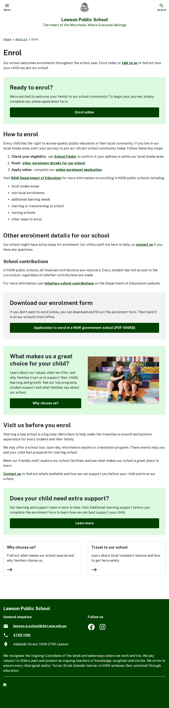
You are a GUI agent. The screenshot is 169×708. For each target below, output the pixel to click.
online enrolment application (79, 170)
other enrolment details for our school (53, 163)
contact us (144, 245)
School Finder (65, 157)
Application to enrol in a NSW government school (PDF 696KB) (84, 328)
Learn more (84, 523)
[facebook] (91, 629)
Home (7, 39)
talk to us (129, 63)
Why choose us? (46, 403)
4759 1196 (22, 635)
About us (21, 39)
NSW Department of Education (36, 178)
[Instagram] (103, 629)
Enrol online (84, 112)
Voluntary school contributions (69, 283)
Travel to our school (109, 547)
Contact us (12, 474)
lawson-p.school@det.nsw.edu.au (39, 626)
